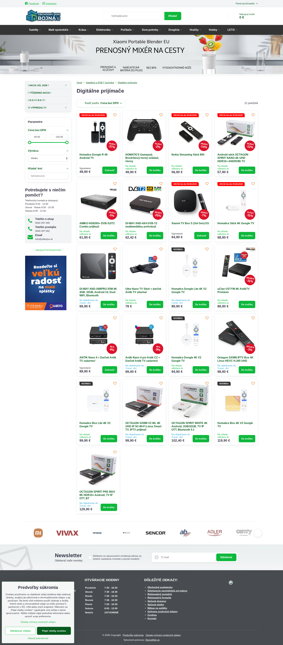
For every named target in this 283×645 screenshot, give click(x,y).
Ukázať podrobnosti (38, 638)
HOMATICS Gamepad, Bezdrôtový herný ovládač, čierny (142, 158)
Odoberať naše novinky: (69, 560)
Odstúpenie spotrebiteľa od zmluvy (167, 590)
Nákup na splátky (157, 608)
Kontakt (152, 618)
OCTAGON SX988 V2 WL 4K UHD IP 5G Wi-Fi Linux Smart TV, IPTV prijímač (143, 426)
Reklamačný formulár (159, 597)
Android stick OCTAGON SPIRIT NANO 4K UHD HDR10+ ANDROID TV (232, 158)
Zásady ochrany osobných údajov (163, 635)
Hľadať (172, 16)
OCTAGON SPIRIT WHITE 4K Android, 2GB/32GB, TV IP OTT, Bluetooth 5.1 (189, 426)
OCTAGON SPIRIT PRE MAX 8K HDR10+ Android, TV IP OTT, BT (97, 495)
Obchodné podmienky (160, 587)
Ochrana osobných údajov (163, 611)
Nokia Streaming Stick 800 (187, 154)
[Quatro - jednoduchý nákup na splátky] (45, 309)
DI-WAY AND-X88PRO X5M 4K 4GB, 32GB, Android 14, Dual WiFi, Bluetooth (98, 292)
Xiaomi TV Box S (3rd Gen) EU (190, 223)
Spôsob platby (156, 604)
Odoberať (226, 557)
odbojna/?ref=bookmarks (48, 250)
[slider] (29, 142)
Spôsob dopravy (157, 601)
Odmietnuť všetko (20, 630)
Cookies (152, 615)
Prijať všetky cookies (54, 630)
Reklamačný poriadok (160, 594)
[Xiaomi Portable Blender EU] (141, 55)
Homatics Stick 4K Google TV (235, 223)
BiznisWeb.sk (153, 640)
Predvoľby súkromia (133, 635)
